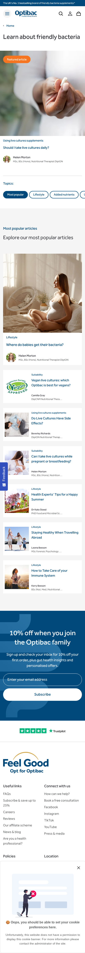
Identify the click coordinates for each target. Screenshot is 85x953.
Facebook (51, 807)
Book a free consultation (61, 800)
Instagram (51, 814)
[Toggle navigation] (7, 14)
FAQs (7, 794)
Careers (9, 812)
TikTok (49, 820)
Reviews (9, 819)
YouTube (50, 827)
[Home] (26, 13)
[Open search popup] (61, 14)
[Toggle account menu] (70, 14)
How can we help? (57, 794)
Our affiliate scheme (17, 825)
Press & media (54, 833)
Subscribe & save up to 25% (19, 802)
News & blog (12, 832)
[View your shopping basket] (78, 13)
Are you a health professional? (14, 841)
